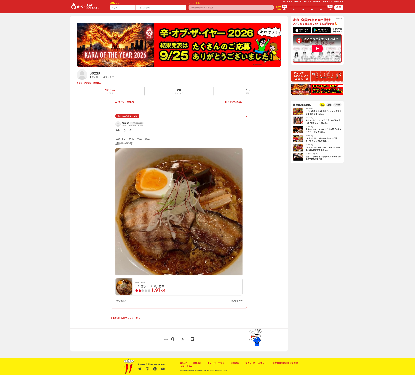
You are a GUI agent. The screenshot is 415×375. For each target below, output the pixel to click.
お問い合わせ (186, 366)
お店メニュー (115, 3)
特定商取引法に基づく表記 (285, 363)
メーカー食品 (194, 3)
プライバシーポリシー (255, 363)
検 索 (338, 7)
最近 (322, 105)
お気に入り (234, 102)
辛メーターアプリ (216, 363)
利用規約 (235, 363)
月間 (329, 105)
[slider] (284, 7)
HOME (183, 363)
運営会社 (197, 363)
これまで (337, 105)
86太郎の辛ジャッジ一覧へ (126, 318)
